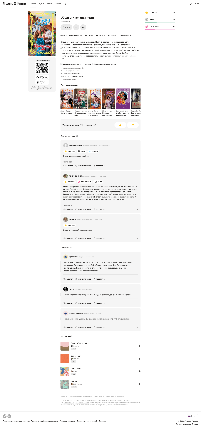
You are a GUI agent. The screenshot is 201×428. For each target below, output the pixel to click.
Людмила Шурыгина (76, 313)
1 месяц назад (98, 219)
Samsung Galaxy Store (45, 87)
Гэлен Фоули (65, 21)
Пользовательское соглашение (16, 421)
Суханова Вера (77, 76)
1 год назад (102, 176)
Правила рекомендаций (87, 421)
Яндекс (195, 424)
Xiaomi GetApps (48, 89)
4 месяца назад (87, 289)
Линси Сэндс (65, 111)
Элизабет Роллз (137, 111)
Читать (66, 27)
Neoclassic (76, 74)
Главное (33, 4)
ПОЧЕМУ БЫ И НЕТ (75, 176)
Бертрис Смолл (122, 111)
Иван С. (71, 289)
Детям (49, 4)
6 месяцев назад (96, 313)
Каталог (58, 4)
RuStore (34, 87)
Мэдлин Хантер (80, 111)
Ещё (62, 59)
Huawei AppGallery (36, 89)
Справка (102, 421)
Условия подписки (67, 421)
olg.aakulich (73, 257)
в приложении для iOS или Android (76, 403)
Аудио (41, 4)
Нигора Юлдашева (75, 145)
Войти (196, 4)
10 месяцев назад (104, 145)
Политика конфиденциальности (44, 421)
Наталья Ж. (73, 219)
